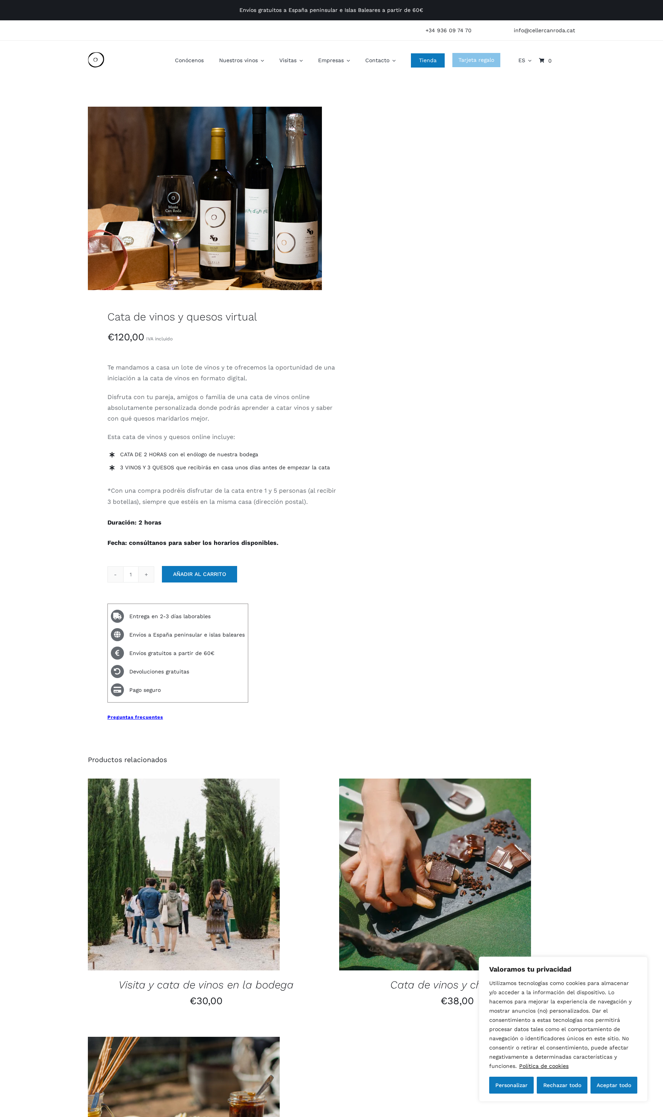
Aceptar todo (614, 1085)
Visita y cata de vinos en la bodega (206, 984)
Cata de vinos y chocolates (457, 984)
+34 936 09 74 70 (449, 30)
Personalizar (511, 1085)
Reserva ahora (163, 876)
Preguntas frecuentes (135, 717)
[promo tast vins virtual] (205, 198)
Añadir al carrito (199, 574)
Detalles (214, 876)
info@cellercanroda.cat (544, 30)
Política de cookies (544, 1066)
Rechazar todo (562, 1085)
